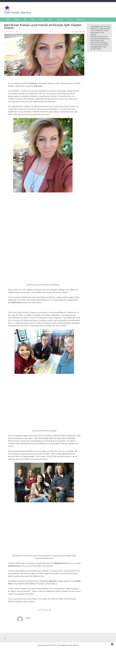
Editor (28, 618)
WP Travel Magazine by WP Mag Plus (66, 645)
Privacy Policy (81, 19)
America (41, 19)
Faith (25, 19)
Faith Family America (17, 12)
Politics (50, 19)
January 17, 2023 (10, 31)
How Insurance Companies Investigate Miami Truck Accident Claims (99, 47)
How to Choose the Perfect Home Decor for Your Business (99, 33)
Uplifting (16, 19)
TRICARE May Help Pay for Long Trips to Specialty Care (99, 38)
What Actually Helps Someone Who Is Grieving (98, 42)
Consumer (60, 19)
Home (8, 19)
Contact (69, 19)
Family (33, 19)
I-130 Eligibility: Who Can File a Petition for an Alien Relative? (100, 27)
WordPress (49, 645)
